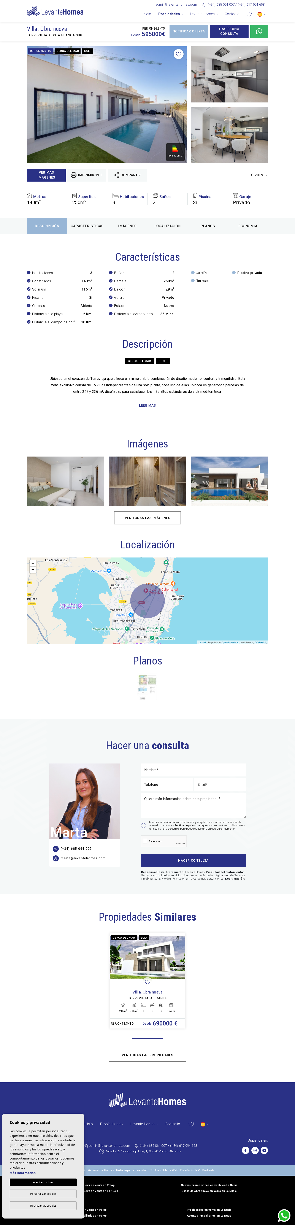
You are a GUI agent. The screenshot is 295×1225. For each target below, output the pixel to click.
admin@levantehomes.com (176, 4)
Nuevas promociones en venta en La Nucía (209, 1185)
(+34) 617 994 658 (251, 4)
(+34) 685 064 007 (221, 4)
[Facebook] (245, 1150)
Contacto (232, 14)
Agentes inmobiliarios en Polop (86, 1215)
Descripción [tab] (47, 226)
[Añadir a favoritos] (178, 54)
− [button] (33, 569)
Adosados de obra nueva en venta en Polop (86, 1185)
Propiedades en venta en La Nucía (209, 1209)
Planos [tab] (207, 226)
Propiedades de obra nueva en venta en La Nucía (86, 1191)
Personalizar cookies (43, 1194)
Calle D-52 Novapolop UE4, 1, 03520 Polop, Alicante (143, 1151)
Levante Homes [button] (202, 14)
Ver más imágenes (46, 175)
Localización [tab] (167, 226)
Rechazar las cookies (43, 1205)
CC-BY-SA (260, 642)
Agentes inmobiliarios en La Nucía (209, 1215)
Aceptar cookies (43, 1182)
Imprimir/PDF (90, 175)
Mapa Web (170, 1170)
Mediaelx (208, 1170)
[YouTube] (264, 1150)
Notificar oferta (189, 31)
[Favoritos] (249, 14)
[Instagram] (255, 1150)
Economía (248, 226)
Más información (23, 1173)
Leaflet (202, 642)
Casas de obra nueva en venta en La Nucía (209, 1191)
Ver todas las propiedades (147, 1055)
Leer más (147, 405)
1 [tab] (147, 1038)
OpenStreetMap (230, 642)
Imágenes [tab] (127, 226)
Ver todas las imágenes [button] (147, 518)
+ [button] (33, 563)
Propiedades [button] (169, 14)
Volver (261, 175)
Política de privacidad (188, 825)
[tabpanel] (147, 981)
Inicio (147, 14)
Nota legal (123, 1170)
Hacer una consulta (229, 31)
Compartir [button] (131, 175)
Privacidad (140, 1170)
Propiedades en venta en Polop (85, 1209)
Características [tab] (87, 226)
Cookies (155, 1170)
